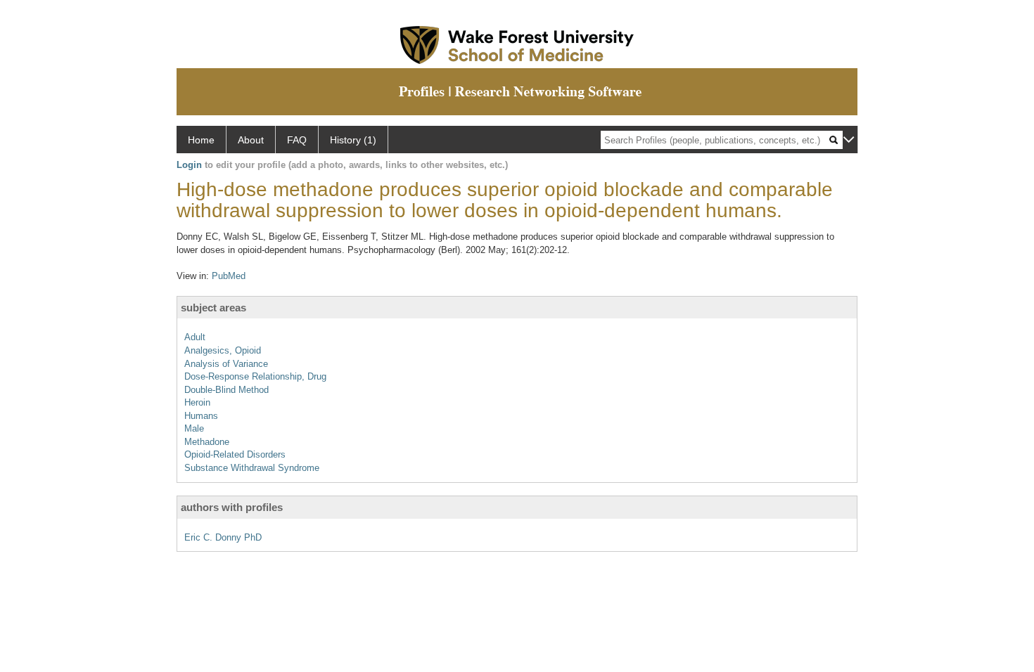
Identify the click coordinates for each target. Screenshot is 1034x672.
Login (189, 165)
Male (194, 428)
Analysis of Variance (226, 363)
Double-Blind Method (226, 390)
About (251, 140)
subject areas (213, 308)
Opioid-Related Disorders (235, 454)
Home (201, 140)
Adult (194, 337)
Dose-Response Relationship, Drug (255, 376)
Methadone (206, 442)
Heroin (197, 402)
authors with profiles (232, 507)
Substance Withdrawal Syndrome (251, 468)
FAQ (297, 140)
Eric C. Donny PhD (223, 537)
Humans (201, 416)
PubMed (228, 276)
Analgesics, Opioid (222, 350)
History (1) (353, 140)
